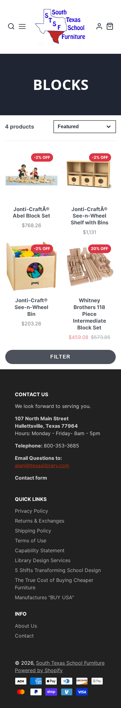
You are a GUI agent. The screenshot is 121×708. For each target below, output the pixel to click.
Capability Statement (40, 550)
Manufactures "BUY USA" (44, 597)
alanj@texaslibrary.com (42, 465)
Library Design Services (42, 560)
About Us (26, 626)
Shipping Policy (33, 531)
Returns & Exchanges (39, 521)
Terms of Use (30, 540)
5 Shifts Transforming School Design (58, 570)
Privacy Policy (31, 511)
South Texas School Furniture (70, 663)
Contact (24, 636)
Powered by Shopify (39, 670)
